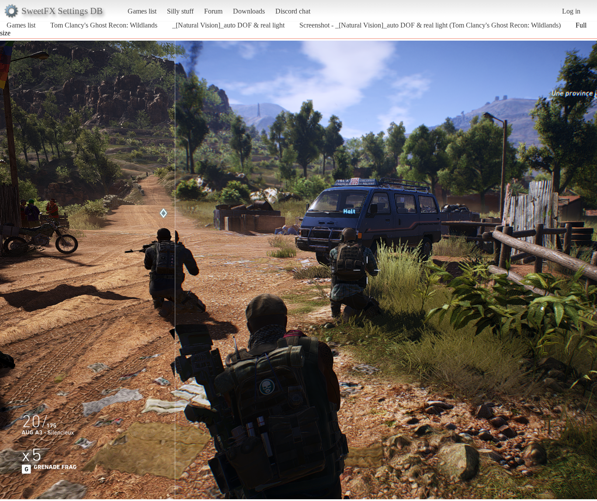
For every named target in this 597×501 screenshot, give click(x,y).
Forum (213, 11)
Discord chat (292, 11)
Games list (142, 11)
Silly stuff (180, 11)
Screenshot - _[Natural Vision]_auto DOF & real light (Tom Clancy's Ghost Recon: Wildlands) (430, 25)
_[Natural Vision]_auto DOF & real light (228, 25)
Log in (571, 11)
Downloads (249, 11)
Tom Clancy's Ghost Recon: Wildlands (103, 25)
